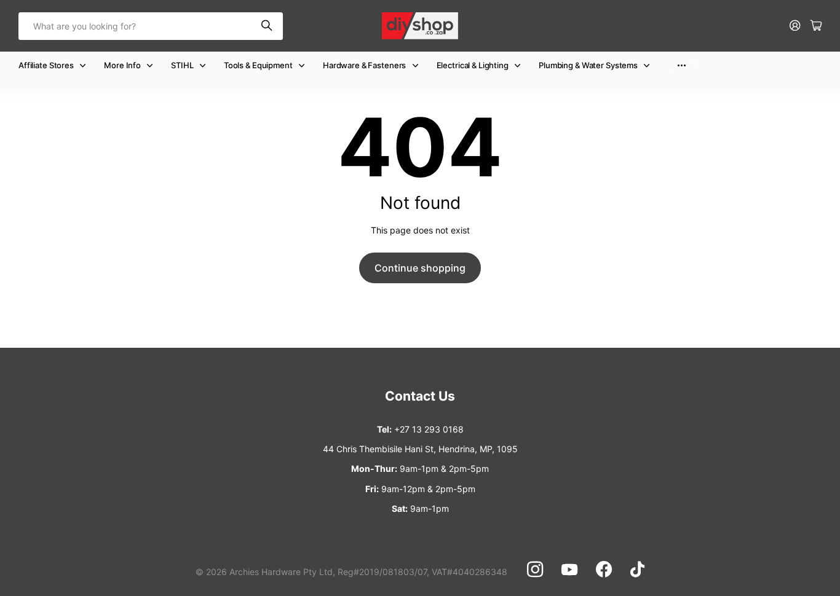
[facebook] (604, 570)
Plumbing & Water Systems (588, 65)
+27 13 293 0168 (429, 429)
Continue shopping (420, 268)
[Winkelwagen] (816, 26)
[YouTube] (569, 570)
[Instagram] (535, 570)
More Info (122, 65)
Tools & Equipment (258, 65)
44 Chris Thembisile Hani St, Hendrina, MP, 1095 (420, 449)
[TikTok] (637, 570)
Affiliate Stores (46, 65)
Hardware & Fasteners (364, 65)
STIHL (182, 65)
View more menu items (681, 65)
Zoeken (267, 26)
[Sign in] (795, 26)
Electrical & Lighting (473, 65)
